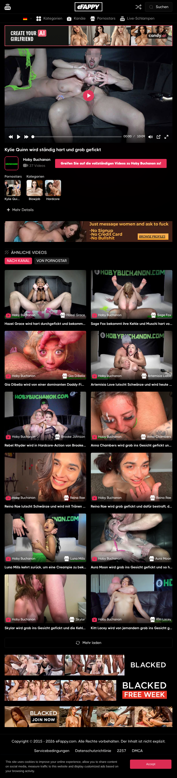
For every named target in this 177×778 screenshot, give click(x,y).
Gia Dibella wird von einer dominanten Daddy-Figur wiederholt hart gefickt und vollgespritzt (79, 384)
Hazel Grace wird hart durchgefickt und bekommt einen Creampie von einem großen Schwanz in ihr (84, 324)
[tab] (18, 261)
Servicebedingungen (51, 751)
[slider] (76, 137)
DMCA (137, 751)
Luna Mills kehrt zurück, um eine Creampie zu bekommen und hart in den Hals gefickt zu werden (81, 567)
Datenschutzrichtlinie (93, 751)
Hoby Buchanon (36, 159)
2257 (121, 751)
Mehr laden (92, 642)
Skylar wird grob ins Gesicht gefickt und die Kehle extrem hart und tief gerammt (69, 628)
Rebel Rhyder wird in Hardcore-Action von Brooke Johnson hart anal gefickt (65, 445)
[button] (88, 210)
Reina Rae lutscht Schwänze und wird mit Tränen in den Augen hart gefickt (64, 506)
